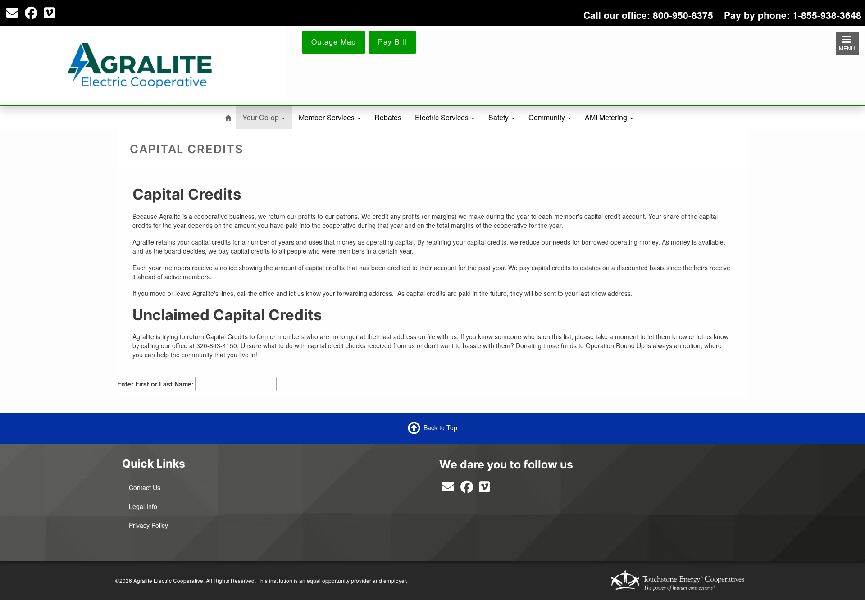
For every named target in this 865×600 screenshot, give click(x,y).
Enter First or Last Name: (155, 383)
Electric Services (442, 117)
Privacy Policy (148, 525)
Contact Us (144, 487)
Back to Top (440, 427)
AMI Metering (607, 117)
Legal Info (143, 506)
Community (547, 117)
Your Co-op (261, 117)
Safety (499, 117)
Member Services (327, 117)
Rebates (387, 117)
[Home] (140, 64)
